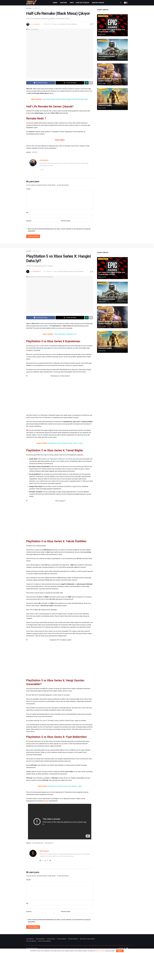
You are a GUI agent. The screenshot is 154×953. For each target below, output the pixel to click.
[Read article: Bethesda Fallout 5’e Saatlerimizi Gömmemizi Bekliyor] (112, 99)
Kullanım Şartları (100, 951)
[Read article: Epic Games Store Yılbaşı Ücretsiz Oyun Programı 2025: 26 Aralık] (112, 25)
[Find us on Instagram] (122, 948)
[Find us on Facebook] (119, 948)
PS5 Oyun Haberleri (73, 938)
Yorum (29, 189)
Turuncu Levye (33, 948)
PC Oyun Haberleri (72, 24)
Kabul (120, 951)
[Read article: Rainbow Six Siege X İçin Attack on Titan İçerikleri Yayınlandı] (112, 74)
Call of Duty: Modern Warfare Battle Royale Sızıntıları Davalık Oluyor (65, 99)
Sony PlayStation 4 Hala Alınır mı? (65, 334)
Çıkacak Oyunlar (98, 2)
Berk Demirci (37, 271)
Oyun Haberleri (36, 8)
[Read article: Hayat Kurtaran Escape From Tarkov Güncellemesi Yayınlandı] (112, 50)
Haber (55, 2)
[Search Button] (120, 2)
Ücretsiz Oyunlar (82, 2)
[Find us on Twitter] (124, 948)
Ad (27, 212)
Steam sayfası (60, 140)
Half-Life (34, 152)
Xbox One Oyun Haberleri (77, 271)
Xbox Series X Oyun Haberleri (87, 938)
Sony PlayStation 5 (37, 843)
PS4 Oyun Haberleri (63, 271)
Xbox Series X (49, 843)
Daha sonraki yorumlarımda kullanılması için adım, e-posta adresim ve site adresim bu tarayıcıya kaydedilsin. (59, 230)
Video (72, 2)
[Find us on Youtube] (127, 948)
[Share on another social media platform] (91, 82)
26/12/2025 (103, 34)
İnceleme (63, 2)
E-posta (29, 221)
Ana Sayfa (28, 8)
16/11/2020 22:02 (47, 271)
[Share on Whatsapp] (87, 82)
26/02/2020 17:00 (47, 24)
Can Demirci (36, 24)
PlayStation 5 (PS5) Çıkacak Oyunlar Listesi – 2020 (65, 443)
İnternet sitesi (65, 221)
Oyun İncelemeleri (40, 938)
